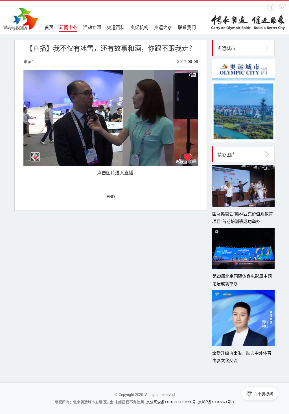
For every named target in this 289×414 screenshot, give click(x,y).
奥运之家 (163, 27)
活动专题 (92, 27)
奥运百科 (116, 27)
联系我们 (187, 27)
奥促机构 (139, 27)
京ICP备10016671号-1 (216, 401)
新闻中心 (68, 27)
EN (282, 8)
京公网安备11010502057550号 (171, 401)
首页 (49, 27)
